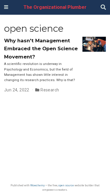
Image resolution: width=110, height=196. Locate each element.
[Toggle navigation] (6, 7)
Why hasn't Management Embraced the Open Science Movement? (41, 49)
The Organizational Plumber (55, 7)
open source (66, 185)
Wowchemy (37, 185)
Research (49, 90)
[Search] (103, 7)
